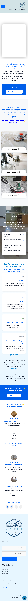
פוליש (3, 578)
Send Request (9, 559)
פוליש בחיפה (5, 573)
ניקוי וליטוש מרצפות (7, 576)
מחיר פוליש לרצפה (6, 580)
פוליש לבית (5, 571)
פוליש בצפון (5, 569)
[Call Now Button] (24, 598)
